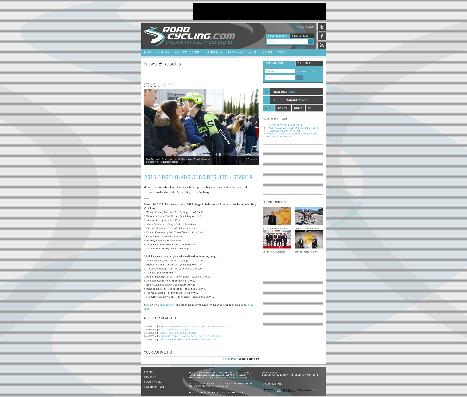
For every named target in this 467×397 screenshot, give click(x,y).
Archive (300, 27)
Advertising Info (154, 387)
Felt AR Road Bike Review (279, 137)
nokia (298, 108)
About (282, 52)
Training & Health (242, 52)
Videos (267, 52)
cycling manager (290, 100)
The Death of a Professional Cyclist (177, 333)
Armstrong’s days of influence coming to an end (292, 134)
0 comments (167, 84)
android (314, 108)
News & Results (156, 52)
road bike (284, 92)
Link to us (150, 377)
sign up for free (306, 71)
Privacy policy (152, 382)
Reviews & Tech (187, 52)
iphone (283, 108)
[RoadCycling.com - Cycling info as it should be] (189, 36)
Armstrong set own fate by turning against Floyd (292, 128)
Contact (310, 27)
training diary (168, 304)
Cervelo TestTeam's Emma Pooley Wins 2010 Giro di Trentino (190, 336)
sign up (226, 359)
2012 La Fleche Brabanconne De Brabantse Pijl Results (187, 340)
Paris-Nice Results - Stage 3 (173, 330)
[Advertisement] (259, 11)
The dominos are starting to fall (283, 131)
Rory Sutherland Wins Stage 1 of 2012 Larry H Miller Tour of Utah (193, 326)
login (235, 359)
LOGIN (299, 77)
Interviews (213, 52)
